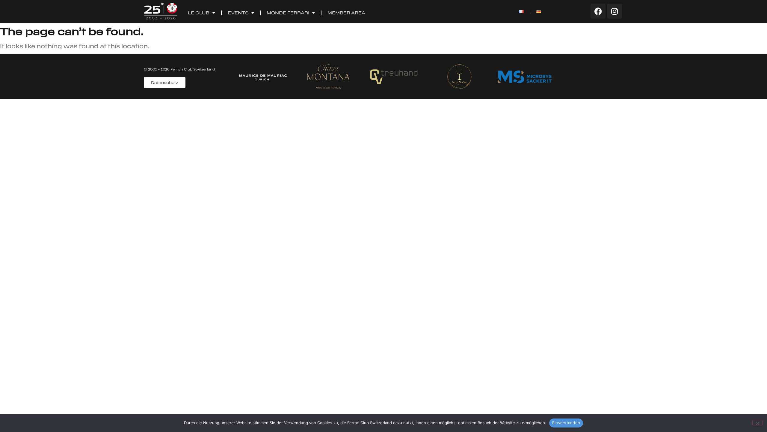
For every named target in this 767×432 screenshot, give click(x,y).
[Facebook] (598, 11)
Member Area (346, 12)
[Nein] (757, 422)
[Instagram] (614, 11)
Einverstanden (566, 422)
